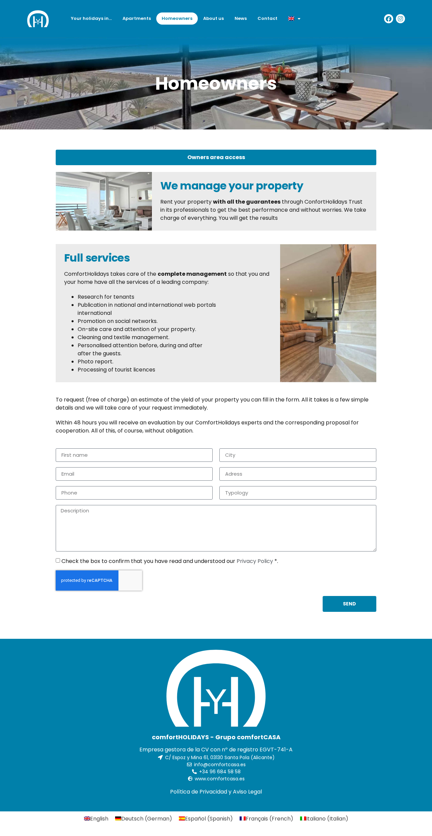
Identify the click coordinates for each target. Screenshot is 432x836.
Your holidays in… (91, 18)
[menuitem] (294, 18)
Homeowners (177, 18)
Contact (267, 18)
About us (213, 18)
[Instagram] (400, 18)
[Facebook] (388, 18)
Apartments (137, 18)
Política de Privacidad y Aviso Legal (216, 792)
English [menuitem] (99, 818)
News (241, 18)
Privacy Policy (255, 561)
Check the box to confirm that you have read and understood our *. (169, 561)
